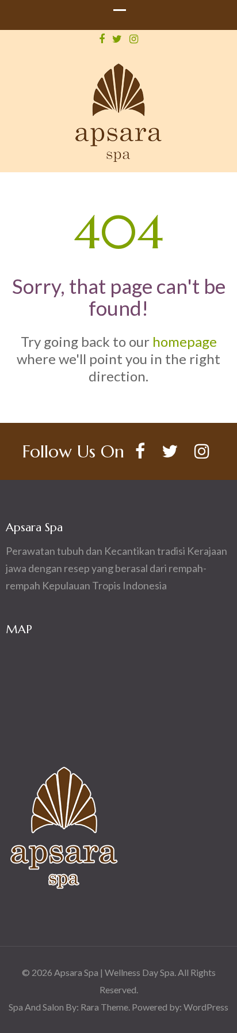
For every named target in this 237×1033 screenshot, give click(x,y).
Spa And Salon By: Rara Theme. (70, 1006)
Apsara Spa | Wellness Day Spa (114, 972)
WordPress (206, 1006)
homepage (184, 341)
